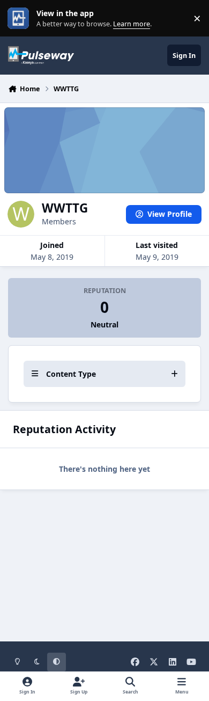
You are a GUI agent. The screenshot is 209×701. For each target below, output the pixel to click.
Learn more (20, 18)
